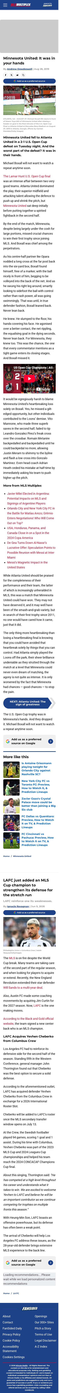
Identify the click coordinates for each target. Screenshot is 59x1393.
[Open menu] (5, 5)
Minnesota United (14, 205)
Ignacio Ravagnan (18, 906)
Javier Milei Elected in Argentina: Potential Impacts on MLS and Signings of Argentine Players (28, 498)
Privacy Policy (11, 1334)
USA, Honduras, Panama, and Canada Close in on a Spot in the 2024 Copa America (28, 533)
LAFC (37, 1005)
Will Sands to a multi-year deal (22, 987)
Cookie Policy (11, 1340)
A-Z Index (41, 1346)
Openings (41, 1316)
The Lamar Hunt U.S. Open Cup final (26, 176)
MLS (12, 958)
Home (6, 856)
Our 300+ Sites (44, 1322)
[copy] (23, 75)
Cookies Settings (14, 1357)
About (6, 1316)
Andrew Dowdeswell (19, 69)
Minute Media (22, 1365)
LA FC (16, 1293)
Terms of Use (43, 1334)
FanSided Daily (12, 1328)
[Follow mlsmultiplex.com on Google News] (50, 741)
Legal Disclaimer (45, 1340)
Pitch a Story (43, 1328)
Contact (8, 1322)
